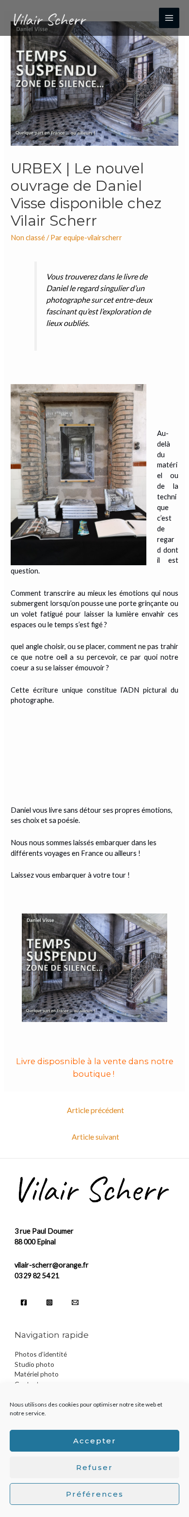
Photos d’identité (41, 1354)
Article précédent (95, 1110)
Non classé (28, 237)
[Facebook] (24, 1302)
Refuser (94, 1467)
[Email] (75, 1302)
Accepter (94, 1440)
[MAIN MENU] (169, 18)
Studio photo (34, 1364)
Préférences (95, 1494)
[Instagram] (49, 1302)
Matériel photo (37, 1374)
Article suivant (95, 1136)
